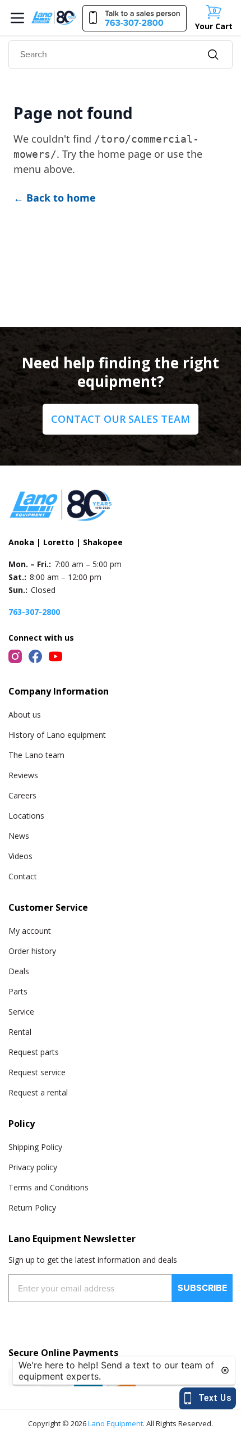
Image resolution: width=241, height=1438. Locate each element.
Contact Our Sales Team (120, 419)
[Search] (213, 55)
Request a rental (38, 1092)
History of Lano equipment (57, 734)
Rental (19, 1031)
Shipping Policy (35, 1147)
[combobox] (120, 54)
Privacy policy (32, 1167)
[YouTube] (55, 656)
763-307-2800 (34, 611)
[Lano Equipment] (54, 17)
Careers (22, 795)
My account (29, 930)
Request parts (33, 1052)
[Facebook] (35, 656)
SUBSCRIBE (202, 1287)
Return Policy (32, 1207)
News (18, 835)
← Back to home (54, 197)
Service (21, 1011)
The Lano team (36, 755)
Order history (32, 951)
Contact (22, 876)
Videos (20, 856)
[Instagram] (15, 656)
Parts (17, 991)
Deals (18, 971)
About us (24, 714)
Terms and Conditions (48, 1187)
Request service (37, 1072)
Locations (26, 815)
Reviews (23, 775)
